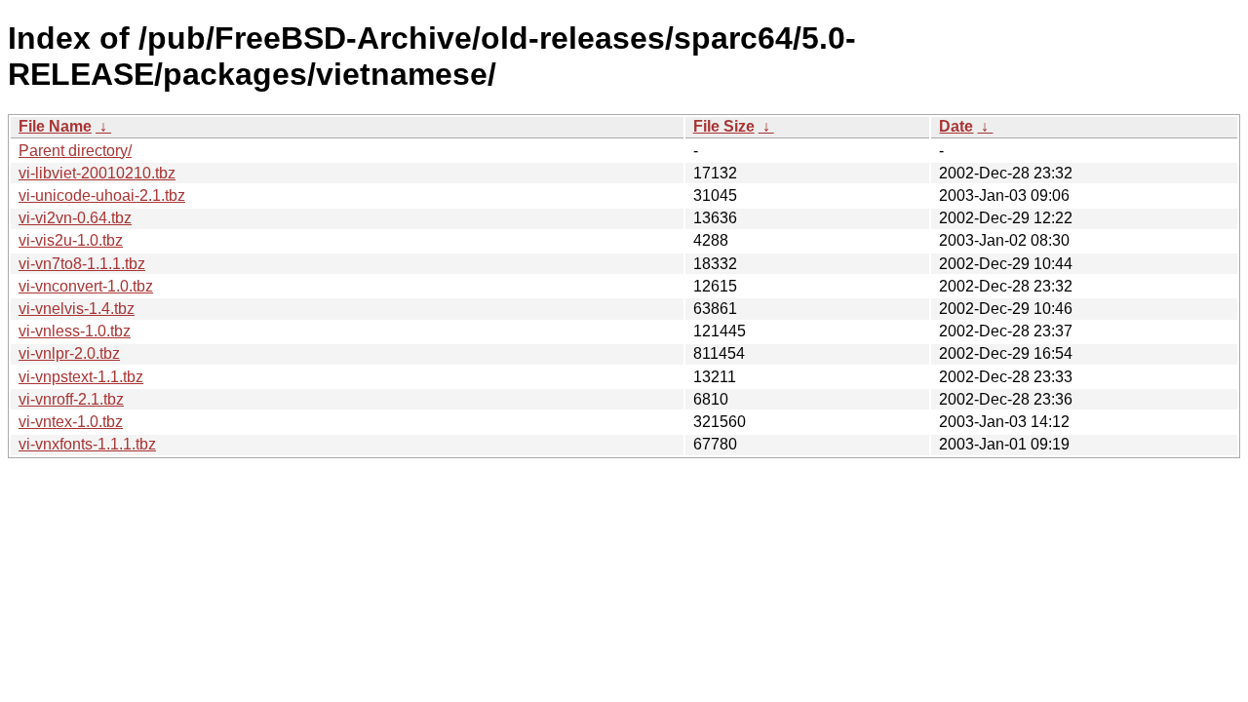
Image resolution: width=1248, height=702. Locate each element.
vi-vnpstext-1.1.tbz (81, 377)
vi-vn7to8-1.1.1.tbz (82, 263)
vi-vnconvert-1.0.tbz (86, 286)
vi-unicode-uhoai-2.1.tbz (102, 195)
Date (956, 126)
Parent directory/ (75, 150)
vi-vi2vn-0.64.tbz (75, 218)
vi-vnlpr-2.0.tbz (69, 353)
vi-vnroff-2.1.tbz (71, 399)
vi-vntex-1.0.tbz (71, 421)
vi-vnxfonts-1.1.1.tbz (87, 444)
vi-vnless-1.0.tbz (75, 331)
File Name (55, 126)
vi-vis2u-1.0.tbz (71, 240)
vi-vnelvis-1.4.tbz (77, 308)
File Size (724, 126)
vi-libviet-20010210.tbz (97, 173)
